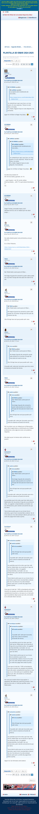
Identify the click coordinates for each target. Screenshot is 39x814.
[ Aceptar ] (19, 8)
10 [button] (24, 64)
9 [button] (21, 64)
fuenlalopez (7, 526)
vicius (6, 292)
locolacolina (7, 452)
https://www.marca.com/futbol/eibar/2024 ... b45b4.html (22, 98)
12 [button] (29, 64)
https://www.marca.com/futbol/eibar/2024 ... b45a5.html (17, 248)
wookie (6, 332)
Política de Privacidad (15, 809)
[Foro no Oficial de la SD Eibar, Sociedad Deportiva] (19, 787)
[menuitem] (7, 12)
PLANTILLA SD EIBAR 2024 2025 (18, 52)
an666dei (6, 73)
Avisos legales (26, 809)
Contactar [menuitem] (24, 794)
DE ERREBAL (12, 87)
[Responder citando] (31, 70)
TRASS (6, 259)
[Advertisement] (19, 31)
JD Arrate (6, 225)
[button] (13, 64)
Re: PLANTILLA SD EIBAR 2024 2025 (13, 80)
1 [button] (18, 64)
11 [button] (26, 64)
